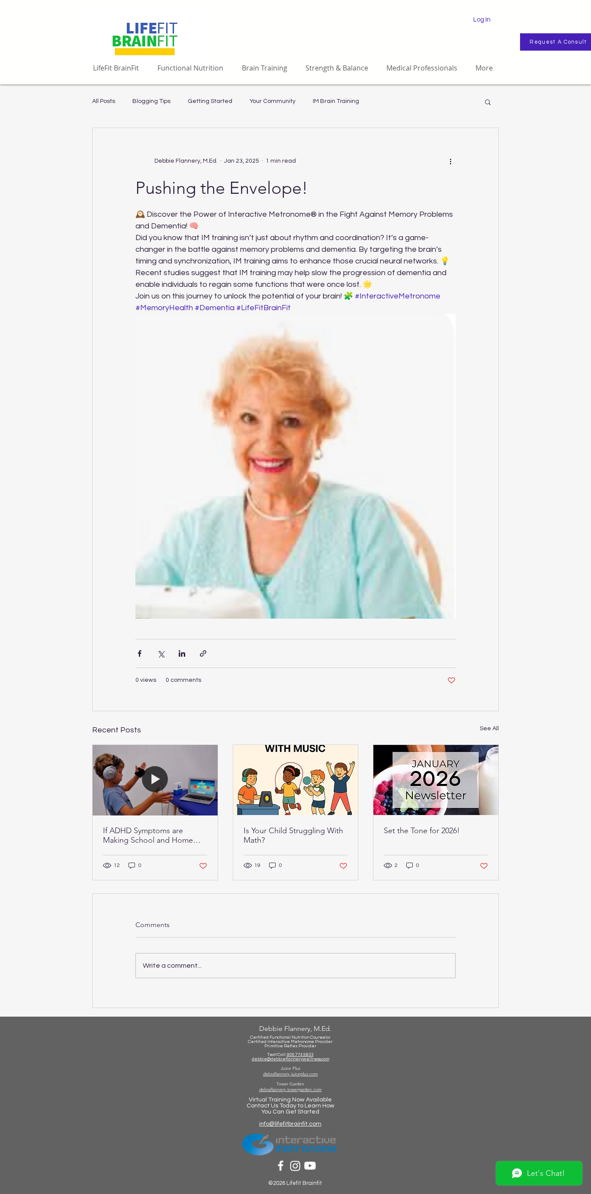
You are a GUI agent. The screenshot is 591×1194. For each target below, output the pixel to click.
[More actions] (450, 161)
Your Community (273, 101)
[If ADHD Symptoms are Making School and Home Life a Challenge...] (155, 780)
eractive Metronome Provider (303, 1042)
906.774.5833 (300, 1055)
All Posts (103, 101)
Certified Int (260, 1042)
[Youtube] (310, 1165)
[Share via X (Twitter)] (161, 653)
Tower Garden (290, 1084)
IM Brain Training (336, 101)
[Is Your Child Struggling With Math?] (295, 780)
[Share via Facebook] (139, 653)
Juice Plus (290, 1068)
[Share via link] (203, 653)
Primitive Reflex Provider (290, 1046)
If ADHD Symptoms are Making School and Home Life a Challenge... (148, 835)
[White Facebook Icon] (280, 1165)
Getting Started (210, 101)
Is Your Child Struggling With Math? (293, 835)
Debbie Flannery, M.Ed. (295, 1028)
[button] (488, 101)
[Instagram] (295, 1165)
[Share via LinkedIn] (182, 653)
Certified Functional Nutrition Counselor (290, 1037)
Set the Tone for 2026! (422, 830)
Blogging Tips (151, 101)
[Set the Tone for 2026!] (435, 780)
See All (489, 728)
